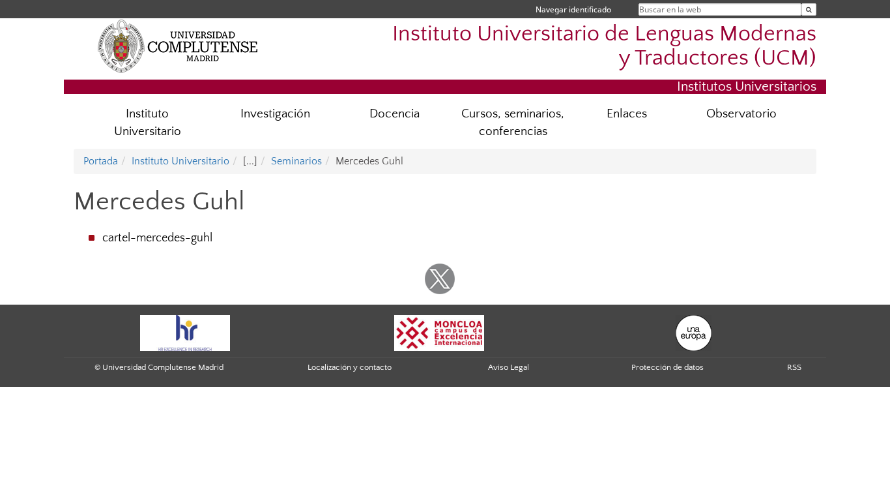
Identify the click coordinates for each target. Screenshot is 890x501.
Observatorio (741, 114)
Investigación (275, 114)
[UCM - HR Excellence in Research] (185, 332)
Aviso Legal (508, 367)
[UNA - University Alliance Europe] (693, 332)
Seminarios (296, 161)
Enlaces (627, 114)
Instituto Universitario (147, 122)
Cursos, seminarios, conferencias (512, 122)
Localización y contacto (350, 367)
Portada (100, 161)
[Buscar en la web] (808, 9)
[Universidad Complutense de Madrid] (178, 46)
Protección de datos (667, 367)
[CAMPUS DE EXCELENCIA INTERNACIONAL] (439, 332)
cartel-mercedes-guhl (157, 238)
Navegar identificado (573, 9)
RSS (794, 367)
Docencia (394, 114)
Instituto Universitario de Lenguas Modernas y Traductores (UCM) (604, 46)
